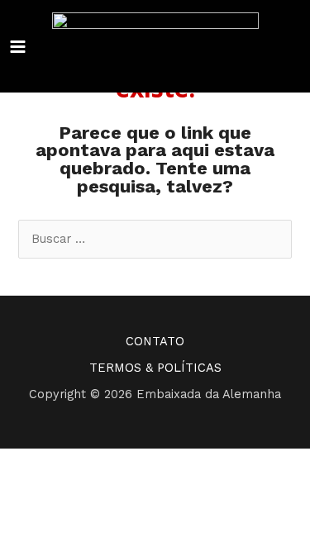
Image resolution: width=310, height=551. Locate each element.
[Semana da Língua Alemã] (155, 46)
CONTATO (155, 341)
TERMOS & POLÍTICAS (155, 367)
